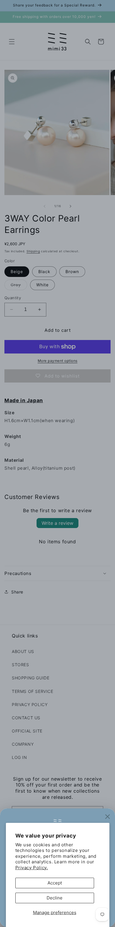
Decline (55, 898)
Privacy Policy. (31, 867)
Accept (54, 883)
